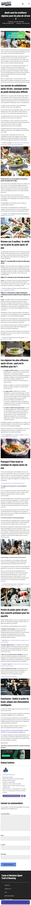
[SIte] (24, 796)
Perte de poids (25, 23)
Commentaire (5, 814)
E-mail (3, 845)
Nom (3, 835)
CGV (6, 892)
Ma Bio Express (9, 899)
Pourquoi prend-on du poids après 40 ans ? (13, 483)
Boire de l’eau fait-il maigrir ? (9, 676)
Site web (3, 854)
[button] (23, 4)
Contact (7, 885)
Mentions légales (9, 896)
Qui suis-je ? (8, 889)
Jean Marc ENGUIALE (8, 775)
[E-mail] (22, 796)
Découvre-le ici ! (9, 215)
